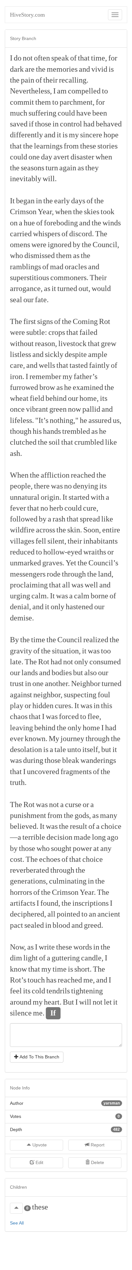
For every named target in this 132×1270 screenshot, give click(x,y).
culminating (68, 881)
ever (16, 738)
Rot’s (18, 980)
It (12, 201)
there (42, 486)
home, (89, 398)
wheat (19, 398)
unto (74, 749)
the (40, 69)
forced (69, 716)
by (76, 244)
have (83, 113)
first (29, 321)
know (18, 969)
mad (56, 267)
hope (111, 135)
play (16, 705)
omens (20, 244)
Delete (97, 1162)
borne (99, 596)
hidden (43, 705)
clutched (23, 442)
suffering (42, 113)
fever (18, 508)
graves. (53, 563)
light (30, 958)
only (57, 607)
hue (29, 223)
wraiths (94, 552)
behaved (109, 124)
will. (50, 178)
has (51, 980)
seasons (32, 168)
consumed (105, 662)
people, (21, 486)
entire (111, 530)
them (43, 102)
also (90, 672)
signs (45, 321)
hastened (79, 607)
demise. (22, 618)
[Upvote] (16, 1208)
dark (17, 69)
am (62, 91)
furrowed (24, 387)
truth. (18, 782)
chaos (19, 716)
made (82, 837)
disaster (82, 157)
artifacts (22, 903)
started (79, 497)
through (74, 574)
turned (67, 288)
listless (20, 354)
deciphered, (28, 914)
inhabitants (100, 541)
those (43, 124)
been (99, 113)
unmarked (25, 563)
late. (16, 662)
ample (97, 354)
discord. (81, 234)
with (97, 497)
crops (56, 332)
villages (22, 541)
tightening (87, 991)
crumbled (89, 442)
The (101, 234)
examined (88, 387)
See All (17, 1223)
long (99, 837)
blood (61, 925)
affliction (55, 475)
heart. (53, 1002)
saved (19, 124)
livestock (72, 343)
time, (99, 58)
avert (61, 157)
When (19, 475)
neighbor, (47, 695)
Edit (38, 1162)
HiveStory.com (27, 15)
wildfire (22, 530)
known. (36, 738)
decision (59, 837)
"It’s (41, 420)
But (68, 1002)
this (106, 705)
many (108, 815)
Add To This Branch (39, 1056)
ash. (16, 453)
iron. (17, 376)
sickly (54, 354)
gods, (83, 815)
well (91, 585)
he (67, 387)
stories (107, 146)
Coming (85, 321)
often (42, 58)
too (106, 651)
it (59, 135)
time (38, 639)
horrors (21, 892)
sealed (34, 925)
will (85, 1002)
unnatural (24, 497)
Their (98, 277)
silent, (56, 541)
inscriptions (90, 903)
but (78, 672)
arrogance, (26, 288)
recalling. (73, 80)
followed (23, 519)
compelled (84, 91)
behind (56, 398)
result (78, 826)
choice (92, 859)
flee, (94, 716)
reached (83, 475)
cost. (17, 859)
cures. (64, 705)
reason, (46, 343)
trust (17, 683)
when (103, 157)
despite (76, 354)
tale (60, 749)
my (74, 135)
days (78, 201)
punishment (28, 815)
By (14, 639)
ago (112, 837)
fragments (76, 771)
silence (21, 1013)
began (25, 201)
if (31, 124)
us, (117, 420)
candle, (92, 958)
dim (16, 958)
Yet (71, 563)
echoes (49, 859)
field (37, 398)
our (28, 299)
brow (47, 387)
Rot (104, 321)
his (37, 431)
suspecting (80, 695)
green (58, 409)
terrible (33, 837)
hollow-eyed (62, 552)
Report (96, 1144)
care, (17, 365)
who (16, 255)
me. (39, 1013)
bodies (62, 672)
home (91, 728)
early (62, 201)
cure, (90, 508)
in (56, 124)
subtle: (36, 332)
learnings (48, 146)
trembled (76, 431)
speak (60, 58)
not (28, 58)
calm (81, 596)
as (81, 168)
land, (105, 574)
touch (36, 980)
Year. (88, 892)
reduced (22, 552)
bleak (70, 760)
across (45, 530)
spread (90, 519)
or (110, 552)
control (71, 124)
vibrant (37, 409)
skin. (74, 530)
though (20, 431)
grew (108, 343)
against (21, 695)
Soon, (92, 530)
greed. (93, 925)
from (71, 146)
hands (52, 431)
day (46, 157)
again (67, 168)
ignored (59, 244)
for (112, 58)
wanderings (98, 760)
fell (41, 541)
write (47, 947)
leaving (21, 728)
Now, (18, 947)
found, (50, 903)
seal (16, 299)
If (53, 1013)
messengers (27, 574)
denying (85, 486)
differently (26, 135)
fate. (42, 299)
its (103, 398)
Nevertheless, (31, 91)
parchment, (77, 102)
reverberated (29, 870)
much (18, 113)
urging (20, 596)
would (101, 288)
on (14, 223)
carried (21, 234)
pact (16, 925)
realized (95, 639)
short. (83, 969)
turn (51, 168)
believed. (24, 826)
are (30, 69)
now (74, 409)
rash (59, 519)
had (89, 124)
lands (29, 672)
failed (88, 332)
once (17, 409)
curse (73, 804)
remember (45, 376)
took (107, 211)
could (66, 113)
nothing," (64, 420)
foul (104, 695)
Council (69, 639)
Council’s (103, 563)
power (82, 848)
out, (84, 288)
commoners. (69, 277)
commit (22, 102)
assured (99, 420)
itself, (91, 749)
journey (72, 738)
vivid (99, 69)
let (108, 1002)
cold (38, 991)
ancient (108, 914)
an (92, 914)
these (88, 146)
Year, (46, 211)
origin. (51, 497)
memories (62, 69)
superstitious (29, 277)
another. (57, 683)
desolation (26, 749)
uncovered (43, 771)
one (34, 157)
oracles (76, 267)
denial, (20, 607)
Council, (106, 244)
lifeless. (22, 420)
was (57, 486)
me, (89, 980)
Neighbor (85, 683)
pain (27, 80)
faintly (99, 365)
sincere (91, 135)
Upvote (39, 1144)
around (20, 1002)
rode (54, 574)
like (111, 442)
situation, (66, 651)
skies (91, 211)
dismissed (39, 255)
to (105, 91)
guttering (66, 958)
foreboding (61, 223)
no (68, 486)
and (84, 69)
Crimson (23, 211)
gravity (21, 651)
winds (112, 223)
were (38, 244)
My (54, 738)
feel (16, 991)
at (96, 848)
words (82, 947)
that (84, 58)
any (105, 848)
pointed (68, 914)
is (111, 69)
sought (61, 848)
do (17, 58)
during (33, 760)
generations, (29, 881)
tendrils (58, 991)
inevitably (25, 178)
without (22, 343)
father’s (85, 376)
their (50, 80)
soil (54, 442)
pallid (91, 409)
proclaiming (29, 585)
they (92, 168)
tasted (79, 365)
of (73, 58)
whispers (46, 234)
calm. (40, 596)
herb (56, 508)
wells (47, 365)
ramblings (25, 267)
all (66, 585)
